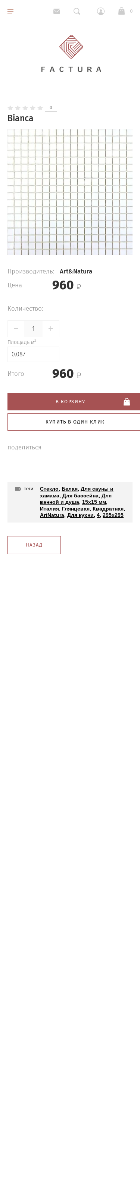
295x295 (113, 515)
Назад (34, 545)
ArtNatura (52, 515)
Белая (70, 489)
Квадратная (108, 509)
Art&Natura (76, 271)
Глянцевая (76, 509)
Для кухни (80, 515)
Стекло (49, 489)
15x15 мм (94, 502)
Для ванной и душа (76, 499)
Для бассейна (80, 496)
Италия (49, 509)
